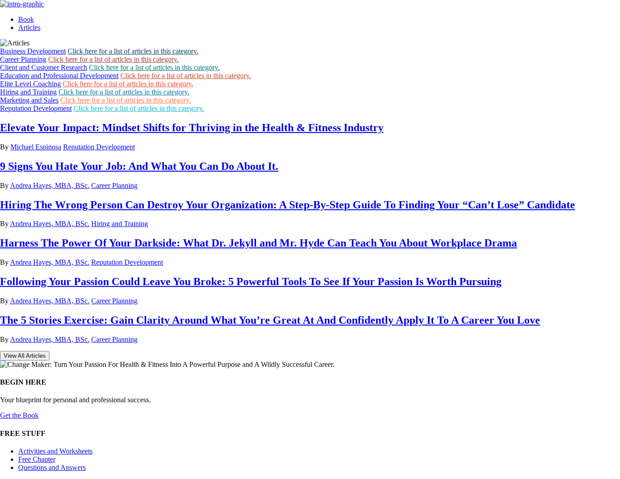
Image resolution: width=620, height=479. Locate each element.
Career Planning (23, 59)
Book (26, 19)
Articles (29, 27)
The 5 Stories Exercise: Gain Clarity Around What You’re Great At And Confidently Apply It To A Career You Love (270, 320)
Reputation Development (36, 108)
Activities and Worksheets (55, 451)
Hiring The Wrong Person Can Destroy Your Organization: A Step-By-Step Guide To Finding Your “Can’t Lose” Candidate (287, 205)
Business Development (33, 51)
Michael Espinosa (35, 147)
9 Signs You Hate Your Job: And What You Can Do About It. (139, 166)
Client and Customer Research (43, 67)
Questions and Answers (52, 467)
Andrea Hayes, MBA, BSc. (49, 185)
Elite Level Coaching (30, 84)
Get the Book (19, 415)
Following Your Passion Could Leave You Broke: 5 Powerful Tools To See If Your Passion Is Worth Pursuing (251, 281)
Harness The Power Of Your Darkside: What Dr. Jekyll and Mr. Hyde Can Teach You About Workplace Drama (258, 243)
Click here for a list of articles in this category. (133, 51)
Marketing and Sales (29, 100)
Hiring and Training (28, 92)
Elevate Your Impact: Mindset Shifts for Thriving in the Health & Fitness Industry (192, 127)
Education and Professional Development (59, 75)
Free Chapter (36, 459)
